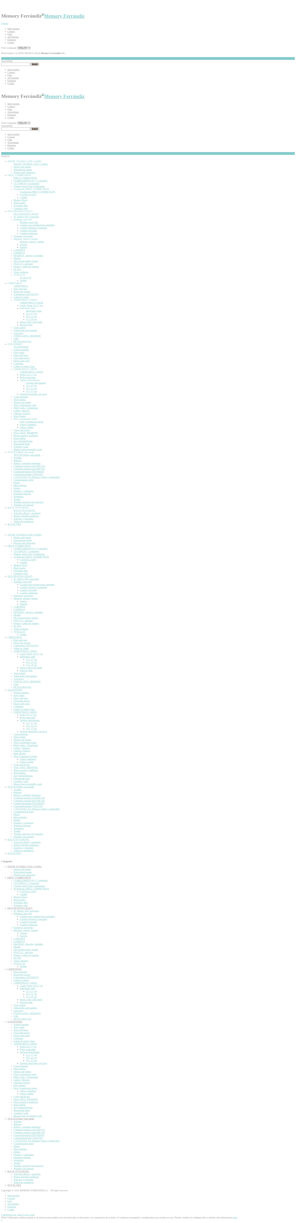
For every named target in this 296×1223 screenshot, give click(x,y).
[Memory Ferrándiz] (63, 16)
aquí (235, 1217)
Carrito (10, 42)
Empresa (11, 39)
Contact (11, 31)
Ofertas (4, 23)
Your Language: (9, 47)
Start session (13, 28)
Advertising (13, 37)
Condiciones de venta (11, 1214)
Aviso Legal (29, 1214)
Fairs (9, 34)
